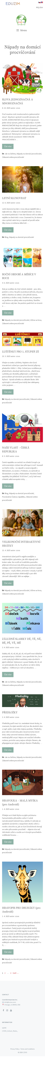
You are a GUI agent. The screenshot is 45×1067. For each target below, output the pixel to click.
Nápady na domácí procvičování (29, 153)
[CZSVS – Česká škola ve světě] (21, 20)
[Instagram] (7, 1010)
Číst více (9, 147)
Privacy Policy (14, 1049)
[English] (42, 2)
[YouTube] (11, 1010)
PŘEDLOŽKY (10, 712)
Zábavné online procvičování (13, 157)
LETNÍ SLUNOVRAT (14, 198)
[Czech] (40, 2)
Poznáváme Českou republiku (13, 497)
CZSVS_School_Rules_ (10, 1031)
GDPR (4, 1028)
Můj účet (39, 7)
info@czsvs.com (10, 1002)
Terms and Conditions (27, 1049)
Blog (6, 237)
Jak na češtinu (10, 153)
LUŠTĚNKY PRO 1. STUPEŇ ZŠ (20, 351)
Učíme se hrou (35, 320)
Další (16, 973)
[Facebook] (3, 1010)
